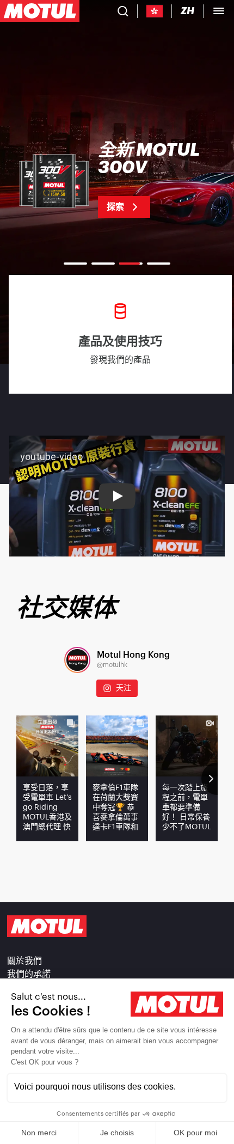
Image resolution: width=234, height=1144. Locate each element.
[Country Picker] (155, 11)
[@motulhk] (77, 660)
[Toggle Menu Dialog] (218, 10)
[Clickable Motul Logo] (39, 11)
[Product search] (123, 10)
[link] (117, 179)
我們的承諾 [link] (29, 974)
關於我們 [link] (24, 961)
